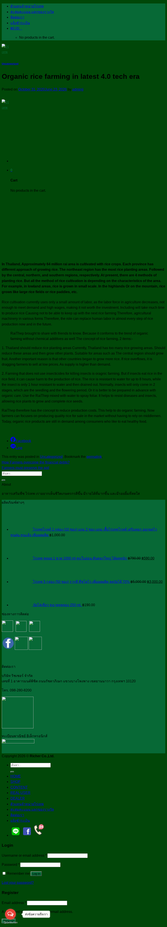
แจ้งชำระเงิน (20, 23)
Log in (36, 873)
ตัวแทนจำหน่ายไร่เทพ (27, 6)
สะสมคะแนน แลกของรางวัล (32, 12)
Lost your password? (18, 882)
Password (10, 864)
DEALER (17, 798)
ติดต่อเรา (17, 17)
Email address (14, 903)
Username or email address (24, 855)
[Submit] (3, 480)
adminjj (78, 89)
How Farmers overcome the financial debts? (36, 462)
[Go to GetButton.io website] (10, 922)
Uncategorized (10, 63)
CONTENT (19, 787)
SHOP (15, 781)
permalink (94, 457)
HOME (15, 776)
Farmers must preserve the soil (25, 468)
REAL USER (20, 793)
